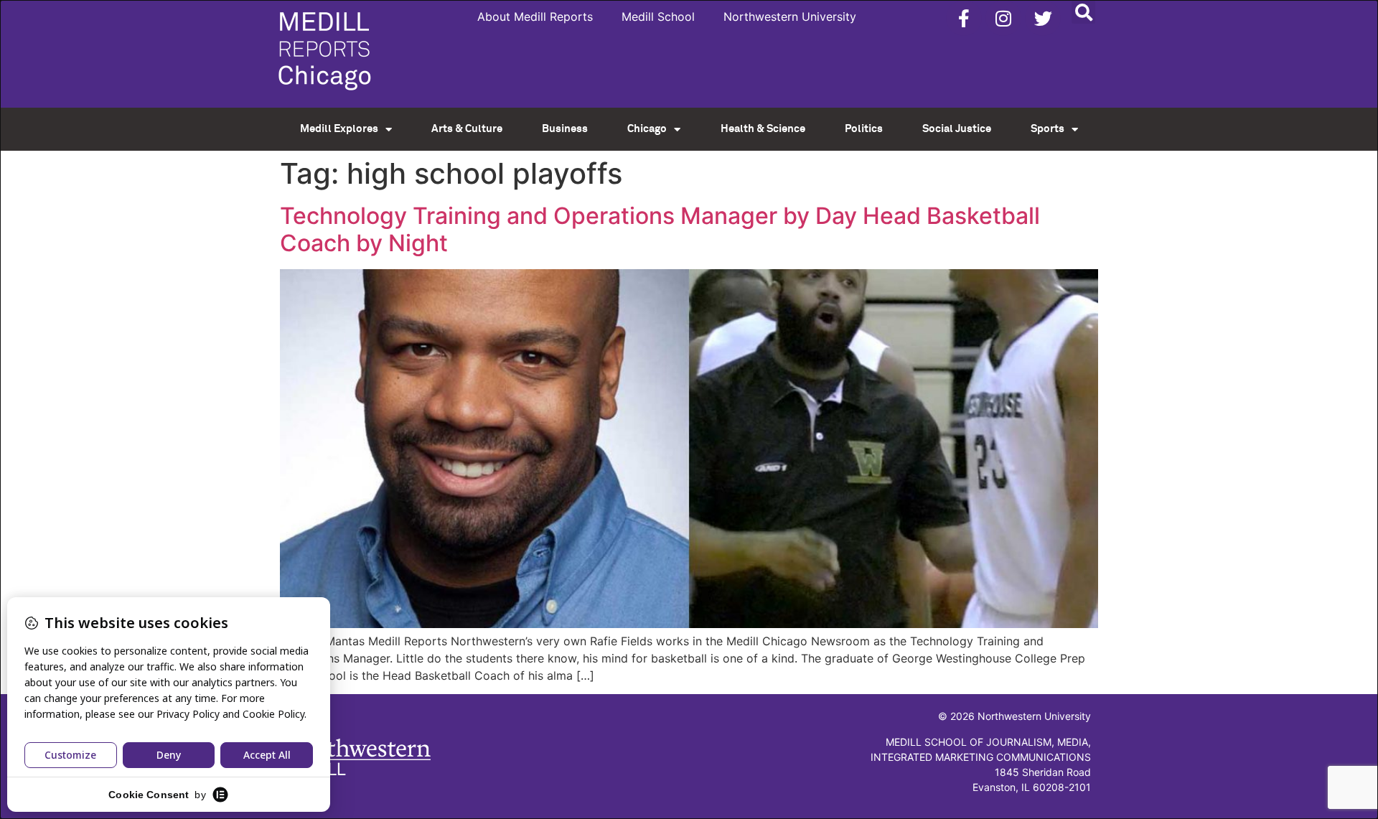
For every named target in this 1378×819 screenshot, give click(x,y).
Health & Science (763, 128)
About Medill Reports (535, 16)
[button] (1083, 12)
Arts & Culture (466, 128)
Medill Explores (339, 128)
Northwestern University (789, 16)
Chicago (647, 128)
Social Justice (956, 128)
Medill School (658, 16)
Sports (1047, 128)
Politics (864, 128)
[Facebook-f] (964, 18)
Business (565, 128)
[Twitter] (1043, 18)
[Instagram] (1003, 18)
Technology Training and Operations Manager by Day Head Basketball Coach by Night (660, 229)
